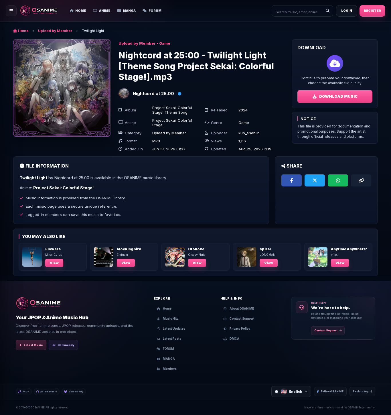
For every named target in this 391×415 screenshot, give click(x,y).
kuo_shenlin (249, 133)
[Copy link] (361, 180)
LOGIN (346, 11)
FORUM (155, 11)
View (54, 263)
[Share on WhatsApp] (338, 180)
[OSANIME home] (41, 11)
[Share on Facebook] (291, 180)
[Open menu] (11, 10)
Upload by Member (55, 31)
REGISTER (372, 11)
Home (23, 31)
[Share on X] (315, 180)
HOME (80, 11)
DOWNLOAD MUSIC (338, 96)
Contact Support (325, 330)
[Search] (327, 10)
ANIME (104, 11)
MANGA (129, 11)
